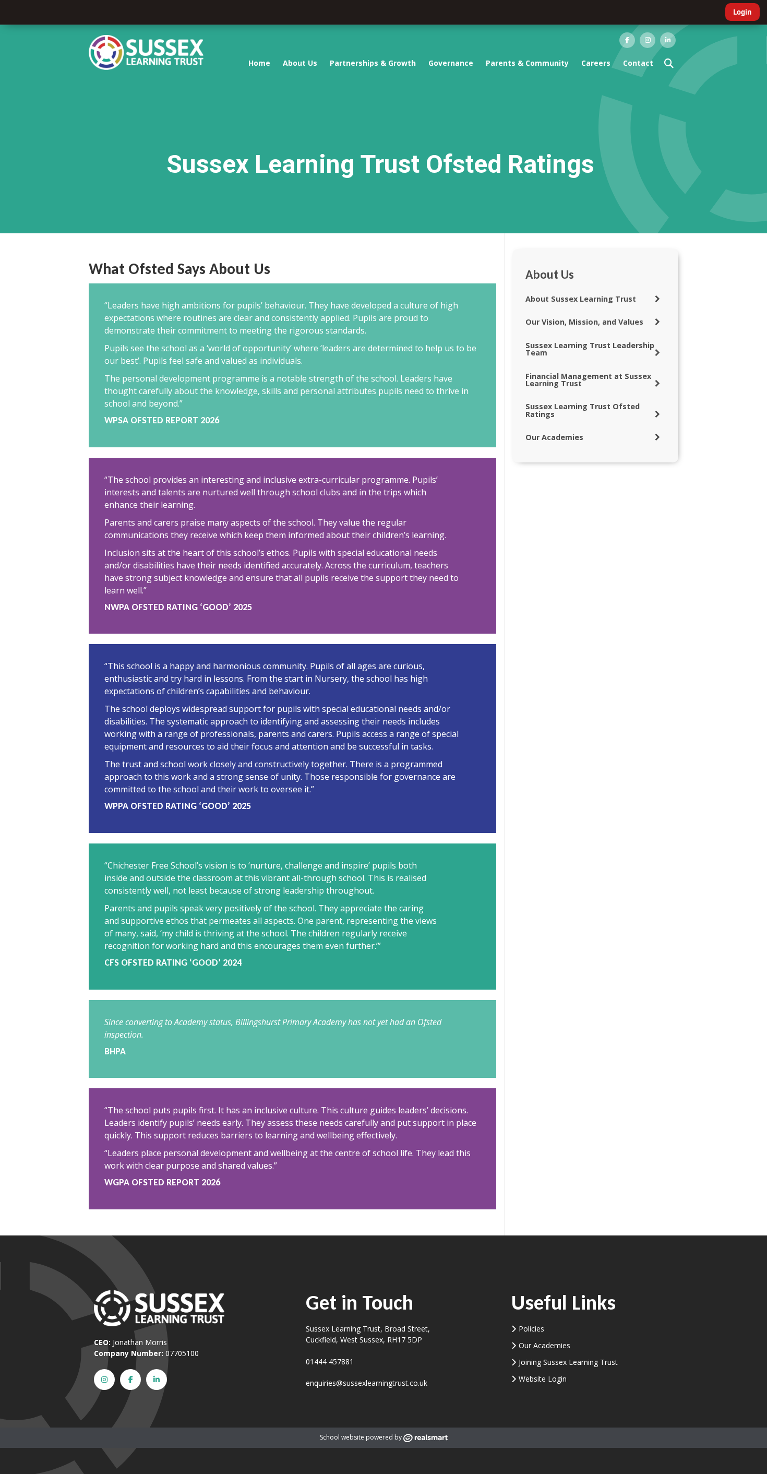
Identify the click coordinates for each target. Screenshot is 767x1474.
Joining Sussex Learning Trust (568, 1362)
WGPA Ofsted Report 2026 (162, 1182)
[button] (669, 63)
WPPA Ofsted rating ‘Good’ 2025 (177, 806)
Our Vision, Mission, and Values (584, 322)
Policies (531, 1329)
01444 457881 (330, 1361)
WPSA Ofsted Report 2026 (161, 420)
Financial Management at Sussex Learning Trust (588, 379)
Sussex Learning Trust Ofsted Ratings (582, 410)
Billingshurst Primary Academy (290, 1022)
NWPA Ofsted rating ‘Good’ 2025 (178, 607)
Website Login (543, 1379)
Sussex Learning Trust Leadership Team (589, 349)
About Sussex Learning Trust (580, 299)
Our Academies (554, 437)
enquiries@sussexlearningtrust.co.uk (366, 1383)
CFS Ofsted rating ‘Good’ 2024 (173, 962)
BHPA (115, 1051)
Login (742, 12)
